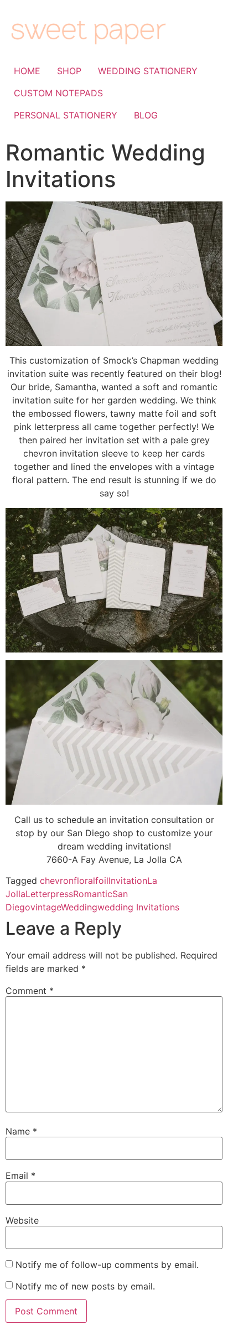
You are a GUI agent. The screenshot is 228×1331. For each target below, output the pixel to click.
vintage (45, 907)
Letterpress (49, 893)
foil (101, 880)
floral (84, 880)
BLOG (146, 115)
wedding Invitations (138, 907)
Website (22, 1220)
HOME (27, 70)
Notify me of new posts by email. (85, 1286)
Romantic (92, 893)
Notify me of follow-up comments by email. (107, 1264)
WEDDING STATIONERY (148, 70)
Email (20, 1175)
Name (21, 1131)
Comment (30, 990)
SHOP (69, 70)
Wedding (79, 907)
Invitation (127, 880)
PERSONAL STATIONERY (65, 115)
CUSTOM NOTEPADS (58, 93)
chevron (57, 880)
